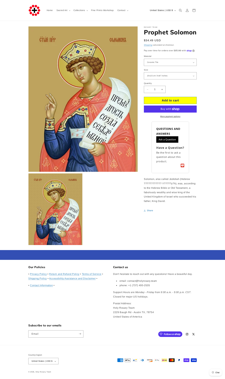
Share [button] (150, 210)
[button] (63, 10)
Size (146, 70)
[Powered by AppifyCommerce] (182, 165)
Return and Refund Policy (64, 274)
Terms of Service (91, 274)
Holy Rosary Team (43, 372)
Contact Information (41, 285)
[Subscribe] (80, 333)
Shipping (148, 45)
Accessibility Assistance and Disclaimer (72, 278)
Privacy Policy (38, 274)
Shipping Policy (37, 278)
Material (147, 56)
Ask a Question (167, 139)
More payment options (170, 116)
